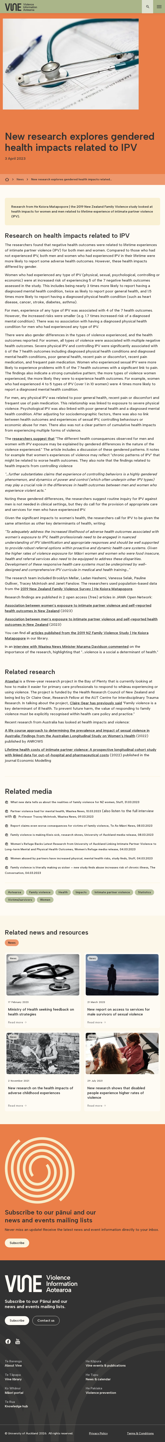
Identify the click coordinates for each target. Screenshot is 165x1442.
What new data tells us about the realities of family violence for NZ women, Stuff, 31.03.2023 (74, 802)
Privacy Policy (98, 1433)
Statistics (144, 892)
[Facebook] (8, 1341)
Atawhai (12, 681)
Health (63, 892)
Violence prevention (101, 1390)
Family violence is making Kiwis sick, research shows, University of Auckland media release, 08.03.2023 (82, 835)
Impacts (81, 892)
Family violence (40, 892)
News (20, 179)
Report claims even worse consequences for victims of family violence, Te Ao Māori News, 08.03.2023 (81, 825)
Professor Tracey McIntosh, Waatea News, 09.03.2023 (56, 816)
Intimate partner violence (112, 892)
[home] (21, 7)
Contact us (46, 1320)
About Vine (13, 1363)
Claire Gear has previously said (96, 703)
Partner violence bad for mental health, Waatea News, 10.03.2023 (55, 811)
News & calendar (98, 1377)
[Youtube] (17, 1341)
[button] (158, 6)
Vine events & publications (106, 1363)
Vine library (13, 1377)
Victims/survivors (20, 900)
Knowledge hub (16, 1404)
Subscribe (17, 1243)
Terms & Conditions (140, 1433)
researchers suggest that (33, 438)
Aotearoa (14, 892)
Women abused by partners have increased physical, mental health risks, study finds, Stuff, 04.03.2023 (81, 858)
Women (45, 900)
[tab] (12, 942)
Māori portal (14, 1390)
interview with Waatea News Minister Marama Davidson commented (71, 646)
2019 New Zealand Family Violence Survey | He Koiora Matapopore (76, 589)
